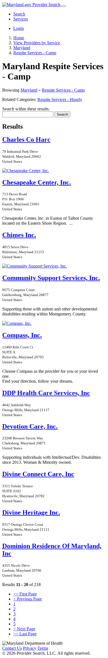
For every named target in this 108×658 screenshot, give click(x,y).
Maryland (28, 90)
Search (19, 14)
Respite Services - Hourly (59, 99)
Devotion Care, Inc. (30, 426)
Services (20, 19)
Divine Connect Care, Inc (38, 474)
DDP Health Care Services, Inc (46, 393)
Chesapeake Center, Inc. (36, 182)
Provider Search (46, 4)
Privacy (29, 648)
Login (18, 28)
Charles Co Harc (26, 139)
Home (18, 37)
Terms (42, 648)
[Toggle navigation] (63, 6)
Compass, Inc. (22, 335)
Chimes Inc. (19, 235)
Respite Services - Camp (63, 90)
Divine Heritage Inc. (31, 512)
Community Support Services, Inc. (51, 277)
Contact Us (12, 648)
